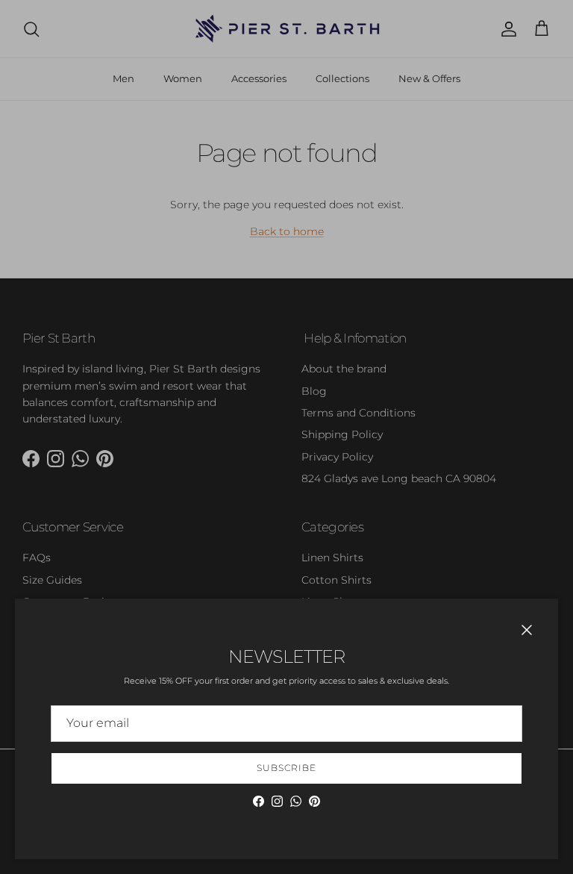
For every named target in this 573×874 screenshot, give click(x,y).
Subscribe (286, 767)
